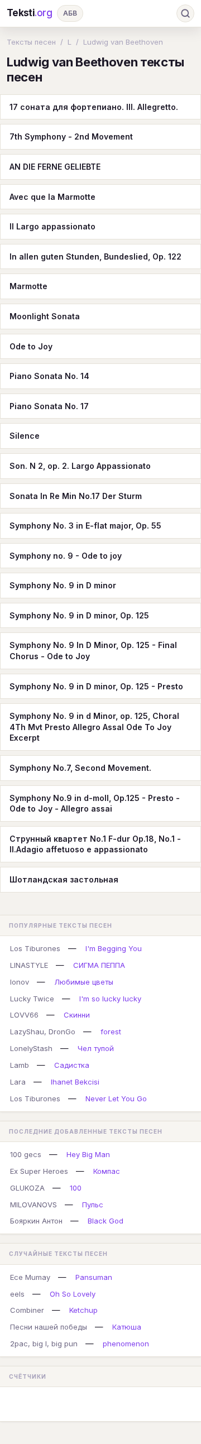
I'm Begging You (113, 948)
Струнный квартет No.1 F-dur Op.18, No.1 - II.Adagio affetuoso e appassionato (95, 844)
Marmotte (28, 286)
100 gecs (25, 1154)
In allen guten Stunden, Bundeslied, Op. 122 (95, 256)
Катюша (126, 1326)
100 (76, 1187)
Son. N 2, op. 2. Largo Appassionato (80, 466)
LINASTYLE (29, 965)
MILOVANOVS (33, 1204)
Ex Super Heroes (39, 1171)
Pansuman (93, 1277)
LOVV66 (24, 1014)
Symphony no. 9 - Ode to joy (65, 555)
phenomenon (126, 1343)
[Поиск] (185, 13)
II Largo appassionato (52, 226)
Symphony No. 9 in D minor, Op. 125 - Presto (96, 686)
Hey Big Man (88, 1154)
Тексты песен (31, 41)
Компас (106, 1171)
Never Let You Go (116, 1098)
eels (17, 1293)
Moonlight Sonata (44, 316)
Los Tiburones (35, 948)
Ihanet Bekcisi (75, 1081)
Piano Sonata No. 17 (49, 406)
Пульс (92, 1204)
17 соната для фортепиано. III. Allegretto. (93, 107)
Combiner (27, 1310)
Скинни (77, 1014)
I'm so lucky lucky (110, 998)
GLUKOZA (27, 1187)
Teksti (29, 12)
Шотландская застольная (63, 879)
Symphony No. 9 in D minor (62, 585)
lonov (19, 981)
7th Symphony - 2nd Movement (71, 136)
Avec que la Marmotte (52, 197)
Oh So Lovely (72, 1293)
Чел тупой (96, 1048)
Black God (105, 1220)
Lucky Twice (32, 998)
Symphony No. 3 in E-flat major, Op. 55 (85, 525)
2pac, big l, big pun (44, 1343)
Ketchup (83, 1310)
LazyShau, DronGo (42, 1031)
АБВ (70, 13)
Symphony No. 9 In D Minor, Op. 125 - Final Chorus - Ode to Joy (93, 650)
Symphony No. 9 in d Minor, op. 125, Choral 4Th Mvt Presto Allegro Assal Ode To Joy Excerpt (94, 726)
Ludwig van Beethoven (123, 41)
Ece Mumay (30, 1277)
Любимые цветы (83, 981)
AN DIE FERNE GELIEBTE (54, 166)
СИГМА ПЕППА (99, 965)
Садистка (71, 1065)
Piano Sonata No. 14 (49, 376)
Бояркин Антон (36, 1220)
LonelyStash (31, 1048)
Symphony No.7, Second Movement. (80, 768)
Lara (18, 1081)
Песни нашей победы (48, 1326)
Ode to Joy (30, 346)
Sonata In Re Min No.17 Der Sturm (75, 496)
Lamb (19, 1065)
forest (110, 1031)
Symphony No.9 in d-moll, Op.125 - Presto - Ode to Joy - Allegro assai (94, 803)
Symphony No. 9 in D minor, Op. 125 (79, 615)
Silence (24, 435)
